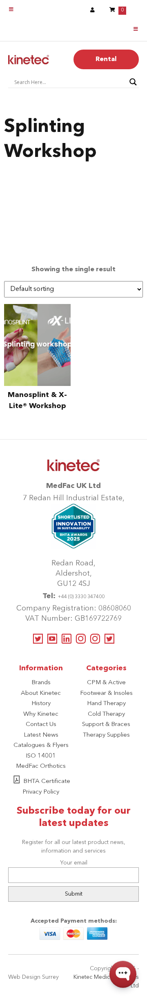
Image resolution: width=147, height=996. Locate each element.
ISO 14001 (41, 756)
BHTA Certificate (46, 781)
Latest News (41, 735)
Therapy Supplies (106, 735)
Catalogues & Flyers (41, 745)
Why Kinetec (40, 714)
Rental (106, 59)
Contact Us (41, 724)
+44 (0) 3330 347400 (81, 596)
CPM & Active (106, 683)
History (41, 704)
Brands (41, 683)
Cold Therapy (106, 714)
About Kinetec (41, 693)
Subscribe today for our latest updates (74, 817)
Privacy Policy (40, 792)
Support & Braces (106, 724)
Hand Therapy (106, 704)
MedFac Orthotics (41, 766)
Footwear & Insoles (106, 693)
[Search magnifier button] (133, 82)
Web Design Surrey (33, 977)
